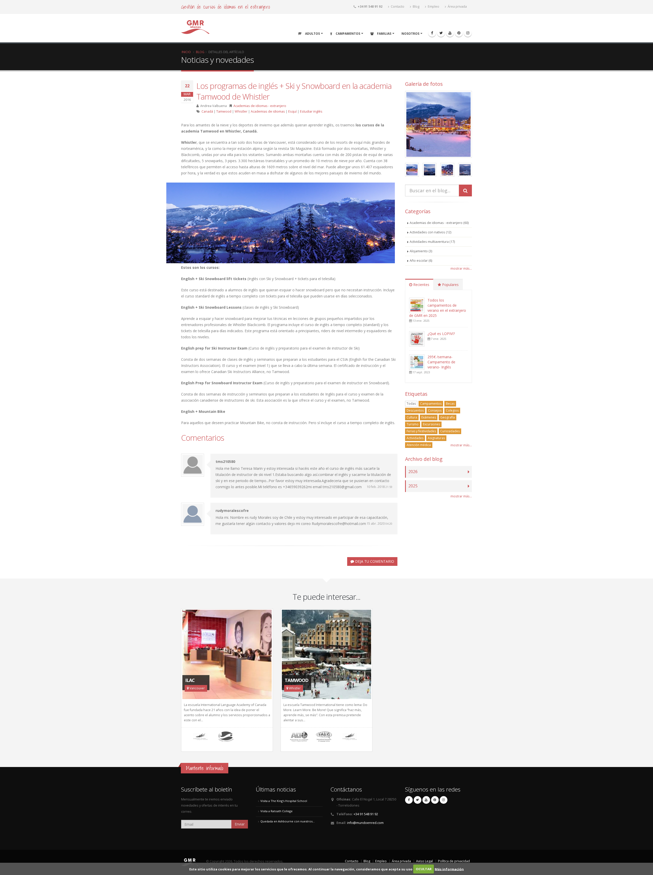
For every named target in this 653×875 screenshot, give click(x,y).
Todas (411, 403)
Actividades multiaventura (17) (432, 241)
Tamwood (223, 111)
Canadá (207, 111)
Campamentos (347, 33)
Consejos (435, 410)
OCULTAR (424, 869)
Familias (383, 33)
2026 (413, 471)
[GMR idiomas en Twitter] (441, 33)
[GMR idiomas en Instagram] (468, 33)
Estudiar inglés (311, 111)
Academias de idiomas (268, 111)
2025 (413, 486)
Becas (450, 403)
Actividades (415, 438)
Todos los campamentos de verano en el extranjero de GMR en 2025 (437, 308)
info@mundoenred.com (365, 823)
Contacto (397, 6)
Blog (415, 6)
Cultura (412, 417)
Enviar (240, 824)
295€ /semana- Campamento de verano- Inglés (441, 361)
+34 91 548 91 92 (366, 814)
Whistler (241, 111)
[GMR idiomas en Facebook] (432, 33)
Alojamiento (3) (421, 251)
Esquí (292, 111)
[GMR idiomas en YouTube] (450, 33)
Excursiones (431, 424)
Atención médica (419, 445)
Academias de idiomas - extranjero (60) (439, 223)
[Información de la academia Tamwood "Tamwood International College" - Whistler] (326, 654)
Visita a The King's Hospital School (283, 801)
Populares (450, 284)
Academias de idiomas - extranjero (259, 106)
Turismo (413, 424)
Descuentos (415, 410)
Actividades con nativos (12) (430, 232)
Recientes (420, 284)
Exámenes (428, 417)
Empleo (433, 6)
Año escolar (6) (421, 260)
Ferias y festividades (421, 431)
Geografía (447, 417)
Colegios (452, 410)
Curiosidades (450, 431)
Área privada (457, 6)
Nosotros (410, 33)
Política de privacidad (454, 861)
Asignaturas (436, 438)
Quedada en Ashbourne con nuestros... (287, 821)
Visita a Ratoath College (276, 811)
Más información (449, 869)
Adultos (312, 33)
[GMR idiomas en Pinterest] (459, 33)
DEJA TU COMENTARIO (374, 561)
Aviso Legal (424, 861)
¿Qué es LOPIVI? (441, 333)
